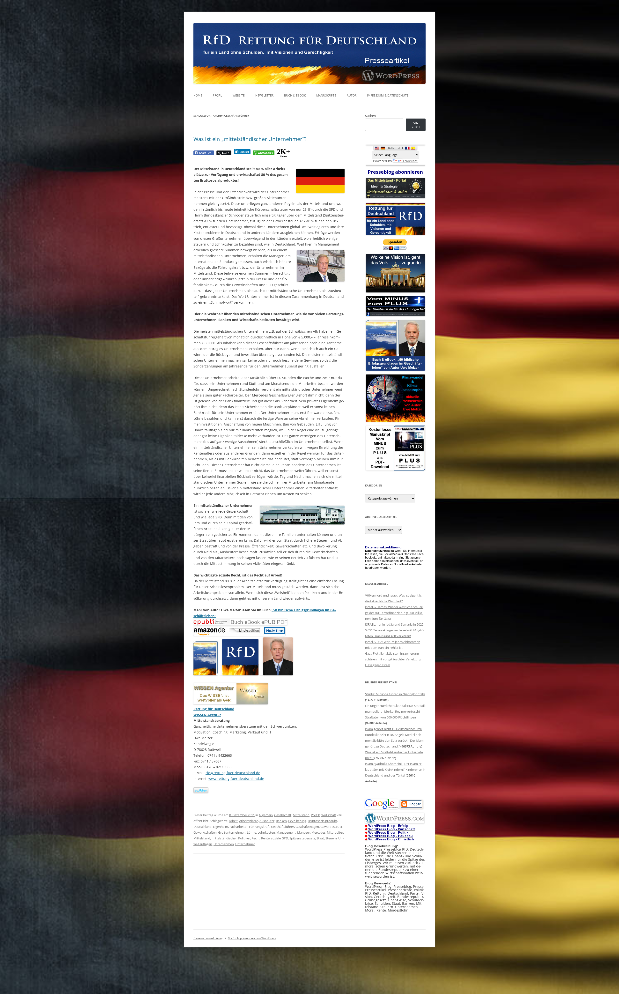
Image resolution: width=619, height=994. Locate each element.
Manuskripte (326, 95)
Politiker (244, 838)
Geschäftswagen (307, 826)
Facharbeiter (238, 826)
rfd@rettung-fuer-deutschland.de (233, 772)
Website (239, 95)
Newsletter (264, 95)
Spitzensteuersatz (302, 838)
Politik (315, 815)
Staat (320, 838)
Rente (265, 838)
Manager (303, 832)
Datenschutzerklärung (208, 938)
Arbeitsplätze (248, 821)
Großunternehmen (231, 832)
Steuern (331, 838)
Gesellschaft (282, 815)
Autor (351, 95)
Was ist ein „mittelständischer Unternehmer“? (250, 138)
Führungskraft (259, 826)
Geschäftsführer (282, 826)
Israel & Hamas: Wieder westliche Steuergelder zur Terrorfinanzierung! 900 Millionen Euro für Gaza (394, 613)
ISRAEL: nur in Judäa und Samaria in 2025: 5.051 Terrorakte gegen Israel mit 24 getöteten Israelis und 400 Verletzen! (394, 630)
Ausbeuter (266, 821)
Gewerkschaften (205, 832)
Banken (281, 821)
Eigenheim (220, 826)
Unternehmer (245, 844)
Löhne (251, 832)
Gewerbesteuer (331, 826)
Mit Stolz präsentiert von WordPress (252, 938)
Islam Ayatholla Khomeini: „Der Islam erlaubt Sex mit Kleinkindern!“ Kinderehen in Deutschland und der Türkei (395, 769)
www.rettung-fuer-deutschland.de (236, 778)
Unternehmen (224, 844)
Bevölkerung (297, 821)
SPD (285, 838)
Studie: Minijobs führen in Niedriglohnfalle (395, 694)
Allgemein (266, 815)
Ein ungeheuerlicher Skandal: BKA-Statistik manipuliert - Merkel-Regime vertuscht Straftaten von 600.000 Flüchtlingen (395, 711)
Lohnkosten (266, 832)
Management (286, 832)
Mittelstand (301, 815)
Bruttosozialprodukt (322, 821)
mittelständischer (224, 838)
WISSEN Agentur (207, 714)
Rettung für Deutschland (213, 709)
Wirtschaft (328, 815)
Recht (255, 838)
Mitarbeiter (335, 832)
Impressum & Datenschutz (387, 95)
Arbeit (233, 821)
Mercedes (318, 832)
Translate (410, 161)
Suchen (370, 115)
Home (197, 95)
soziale (276, 838)
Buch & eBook (295, 95)
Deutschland (202, 826)
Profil (217, 95)
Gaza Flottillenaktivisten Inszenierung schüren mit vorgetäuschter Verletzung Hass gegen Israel (393, 659)
